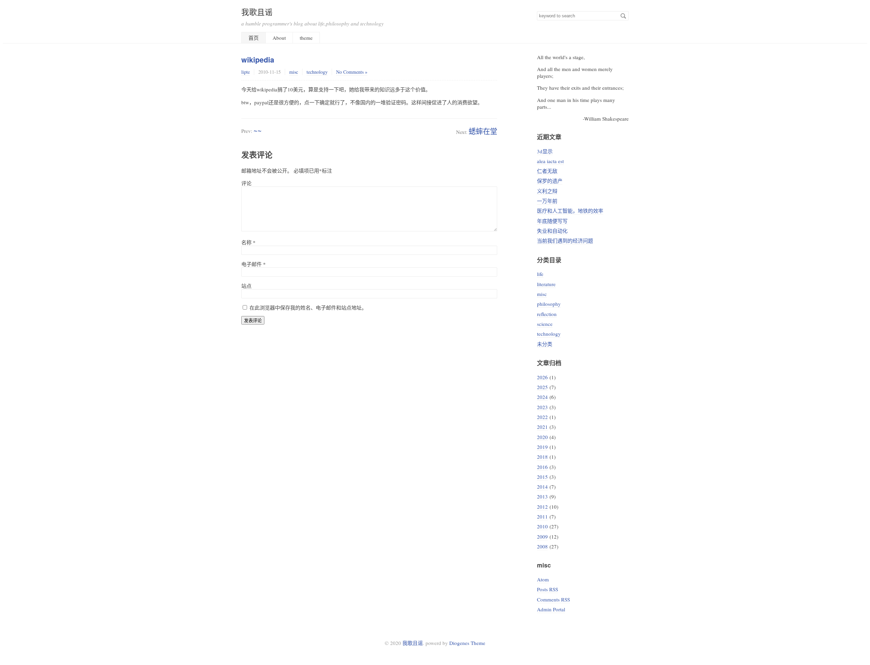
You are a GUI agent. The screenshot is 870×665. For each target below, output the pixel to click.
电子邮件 (253, 264)
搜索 (623, 16)
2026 (542, 377)
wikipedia (257, 59)
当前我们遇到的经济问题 (565, 240)
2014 (542, 486)
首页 (253, 37)
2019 (542, 446)
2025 (542, 387)
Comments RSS (553, 599)
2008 (542, 546)
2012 (542, 506)
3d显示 (545, 151)
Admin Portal (551, 609)
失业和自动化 (552, 230)
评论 (246, 183)
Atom (543, 579)
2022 (542, 417)
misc (293, 72)
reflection (547, 314)
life (540, 273)
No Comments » (351, 72)
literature (546, 284)
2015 (542, 476)
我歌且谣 (257, 12)
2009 (542, 536)
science (545, 323)
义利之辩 (547, 191)
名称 (248, 242)
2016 (542, 466)
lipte (245, 72)
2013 (542, 496)
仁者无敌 (547, 171)
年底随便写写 (552, 220)
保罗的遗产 (549, 180)
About (279, 37)
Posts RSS (547, 589)
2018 (542, 456)
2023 (542, 407)
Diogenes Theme (467, 643)
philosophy (549, 303)
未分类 (544, 343)
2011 (542, 516)
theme (306, 37)
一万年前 (547, 200)
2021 (542, 426)
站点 (246, 285)
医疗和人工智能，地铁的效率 (570, 210)
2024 (542, 396)
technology (317, 72)
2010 (542, 526)
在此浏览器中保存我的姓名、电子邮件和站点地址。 (308, 307)
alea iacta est (550, 161)
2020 (542, 437)
